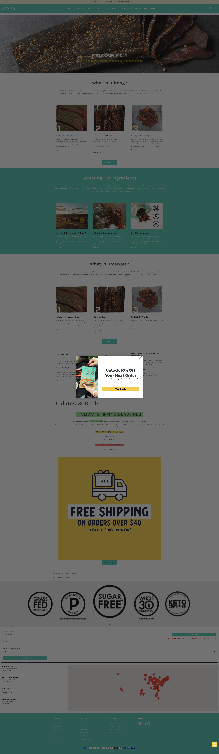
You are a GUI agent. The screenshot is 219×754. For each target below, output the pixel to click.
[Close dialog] (140, 357)
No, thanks (120, 393)
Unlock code (120, 389)
